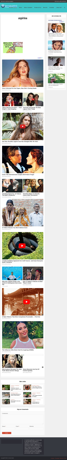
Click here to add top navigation (7, 1)
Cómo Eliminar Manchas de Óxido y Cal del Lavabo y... (16, 395)
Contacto (52, 458)
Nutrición (45, 7)
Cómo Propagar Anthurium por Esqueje (37, 396)
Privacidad (57, 458)
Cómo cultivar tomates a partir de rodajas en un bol (37, 387)
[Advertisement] (22, 31)
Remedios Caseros (13, 7)
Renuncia (62, 458)
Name (4, 426)
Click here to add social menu (60, 1)
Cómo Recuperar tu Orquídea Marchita (35, 402)
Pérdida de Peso (37, 7)
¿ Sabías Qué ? (59, 7)
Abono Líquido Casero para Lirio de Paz (16, 401)
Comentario (5, 413)
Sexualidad (51, 7)
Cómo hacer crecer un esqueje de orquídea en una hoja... (16, 389)
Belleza (20, 7)
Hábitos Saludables (28, 7)
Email (17, 426)
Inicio (65, 458)
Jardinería (13, 385)
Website (32, 426)
